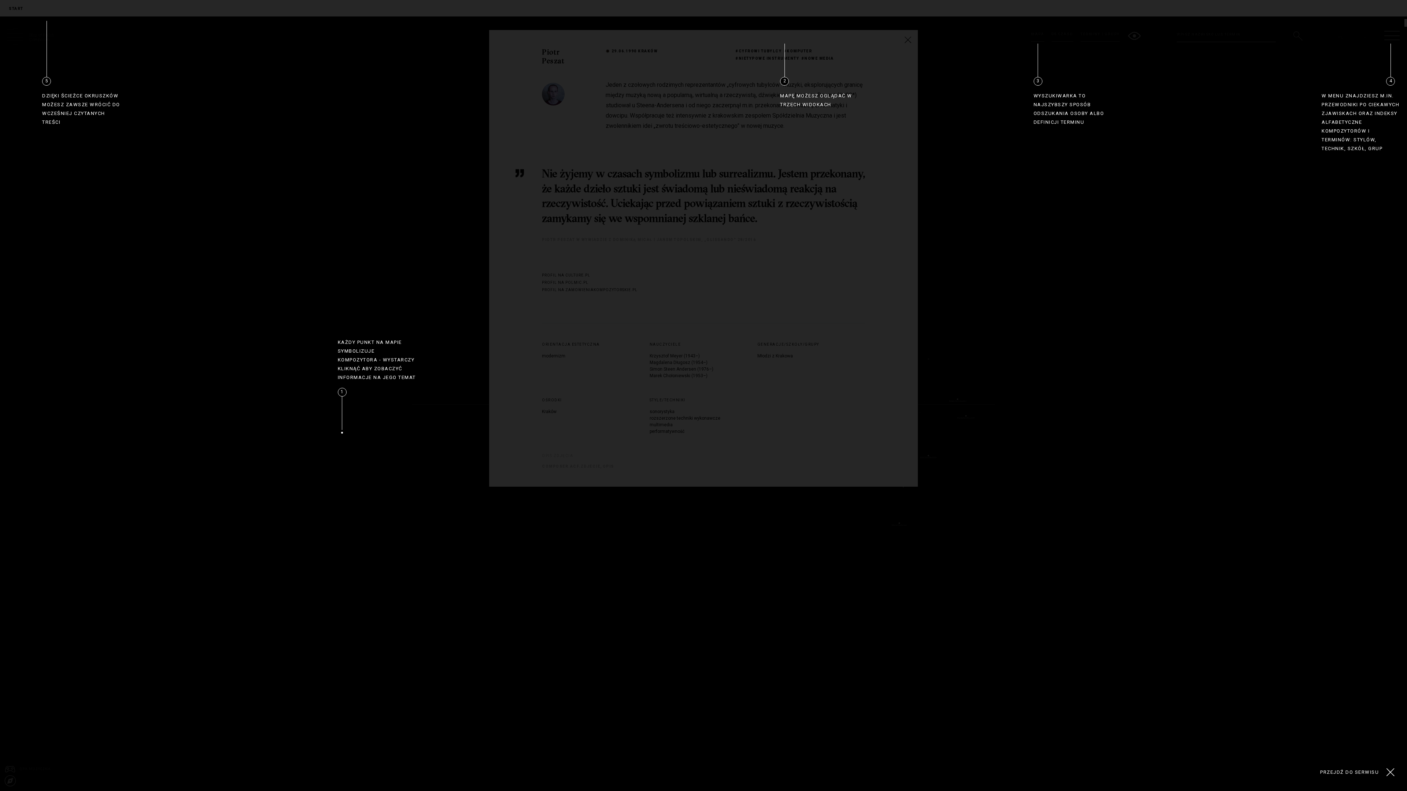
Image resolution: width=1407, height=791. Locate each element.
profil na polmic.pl (565, 283)
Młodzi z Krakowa (775, 356)
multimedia (661, 424)
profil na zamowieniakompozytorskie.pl (581, 290)
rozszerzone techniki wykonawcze (685, 418)
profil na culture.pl (566, 275)
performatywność (667, 431)
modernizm (553, 356)
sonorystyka (662, 411)
